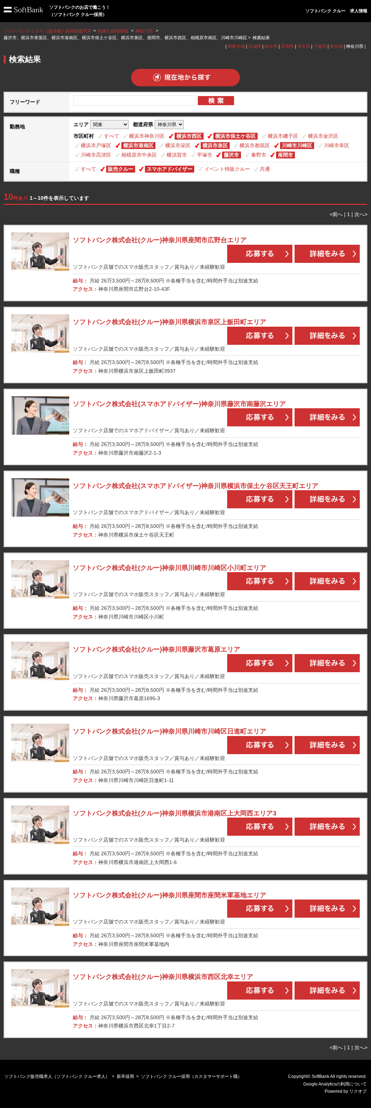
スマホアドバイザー (169, 169)
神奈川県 (144, 31)
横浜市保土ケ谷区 (235, 136)
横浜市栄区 (178, 145)
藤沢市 (231, 155)
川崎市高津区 (96, 155)
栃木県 (271, 46)
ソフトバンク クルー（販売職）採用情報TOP (48, 31)
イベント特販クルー (227, 169)
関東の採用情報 (113, 31)
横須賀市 (177, 155)
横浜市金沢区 (323, 136)
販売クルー (120, 169)
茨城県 (254, 46)
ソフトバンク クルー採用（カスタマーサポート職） (191, 1076)
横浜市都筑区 (254, 145)
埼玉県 (303, 46)
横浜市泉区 (215, 145)
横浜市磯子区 (283, 136)
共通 (265, 169)
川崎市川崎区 (297, 145)
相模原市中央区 (139, 155)
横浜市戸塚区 (96, 145)
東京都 (336, 46)
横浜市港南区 (138, 145)
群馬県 (287, 46)
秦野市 (258, 155)
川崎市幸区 (336, 145)
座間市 (285, 155)
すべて (111, 136)
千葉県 (319, 46)
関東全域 (236, 46)
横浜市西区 (189, 136)
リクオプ (358, 1091)
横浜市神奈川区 (146, 136)
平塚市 (204, 155)
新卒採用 (125, 1076)
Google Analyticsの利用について (335, 1084)
